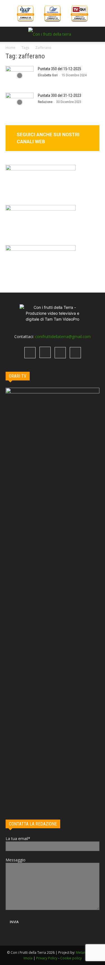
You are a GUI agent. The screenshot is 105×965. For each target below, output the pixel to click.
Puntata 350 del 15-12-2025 (59, 69)
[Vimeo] (60, 352)
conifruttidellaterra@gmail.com (63, 336)
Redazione (45, 102)
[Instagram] (45, 352)
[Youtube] (75, 352)
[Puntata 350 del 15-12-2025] (20, 75)
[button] (9, 34)
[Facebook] (30, 352)
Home (10, 47)
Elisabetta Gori (48, 75)
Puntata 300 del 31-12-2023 (59, 95)
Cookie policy (71, 958)
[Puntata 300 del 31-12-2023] (20, 102)
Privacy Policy (46, 958)
